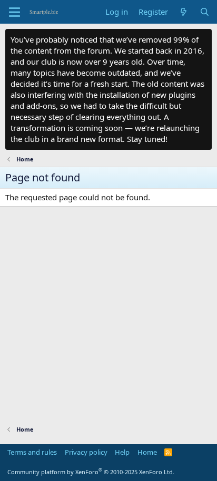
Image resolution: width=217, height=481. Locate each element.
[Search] (204, 12)
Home (147, 452)
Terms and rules (32, 452)
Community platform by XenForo (90, 472)
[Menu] (14, 12)
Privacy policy (86, 452)
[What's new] (183, 12)
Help (122, 452)
